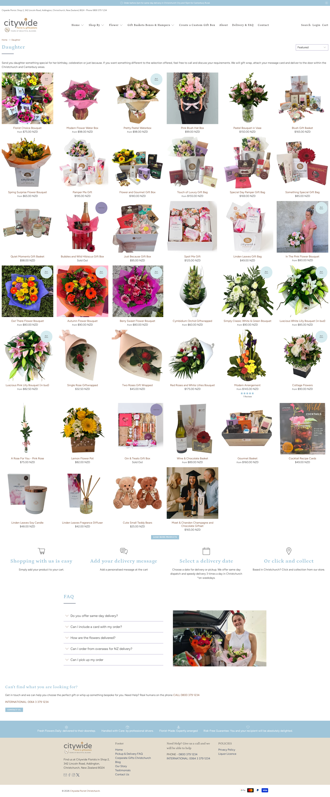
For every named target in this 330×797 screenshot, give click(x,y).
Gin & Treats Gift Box (137, 458)
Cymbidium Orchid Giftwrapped (192, 321)
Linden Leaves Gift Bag (247, 256)
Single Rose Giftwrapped (82, 385)
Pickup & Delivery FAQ (129, 753)
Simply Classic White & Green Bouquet (247, 321)
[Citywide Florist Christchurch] (21, 25)
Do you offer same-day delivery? (94, 616)
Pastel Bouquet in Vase (247, 128)
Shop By (94, 25)
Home (76, 25)
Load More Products (165, 537)
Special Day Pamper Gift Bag (247, 192)
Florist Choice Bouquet (27, 128)
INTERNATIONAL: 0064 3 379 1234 (27, 702)
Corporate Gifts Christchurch (133, 758)
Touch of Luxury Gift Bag (192, 192)
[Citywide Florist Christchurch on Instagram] (73, 775)
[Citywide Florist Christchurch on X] (77, 775)
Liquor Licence (227, 753)
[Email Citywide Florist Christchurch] (65, 775)
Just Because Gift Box (137, 256)
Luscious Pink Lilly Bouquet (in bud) (27, 385)
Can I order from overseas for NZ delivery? (101, 649)
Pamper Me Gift (82, 192)
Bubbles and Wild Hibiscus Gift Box (82, 256)
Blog (118, 762)
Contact (263, 25)
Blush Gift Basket (302, 128)
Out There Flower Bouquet (27, 321)
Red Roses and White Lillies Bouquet (192, 385)
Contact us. (14, 710)
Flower (114, 25)
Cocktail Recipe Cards (302, 458)
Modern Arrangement (247, 385)
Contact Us (122, 774)
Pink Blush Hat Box (192, 128)
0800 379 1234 (188, 754)
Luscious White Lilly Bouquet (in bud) (302, 321)
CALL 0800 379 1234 (186, 695)
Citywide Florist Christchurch (85, 790)
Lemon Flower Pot (82, 458)
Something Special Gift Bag (302, 192)
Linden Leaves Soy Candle (27, 522)
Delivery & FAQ (243, 25)
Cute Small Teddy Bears (137, 522)
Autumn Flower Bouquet (82, 321)
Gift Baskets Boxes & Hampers (149, 25)
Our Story (121, 766)
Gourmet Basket (247, 458)
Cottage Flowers (302, 385)
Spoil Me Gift (192, 256)
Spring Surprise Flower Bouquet (27, 192)
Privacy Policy (226, 749)
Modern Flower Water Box (82, 128)
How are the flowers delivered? (93, 638)
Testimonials (122, 770)
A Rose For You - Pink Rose (27, 458)
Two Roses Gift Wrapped (137, 385)
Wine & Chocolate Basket (192, 458)
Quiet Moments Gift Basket (27, 256)
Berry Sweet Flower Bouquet (137, 321)
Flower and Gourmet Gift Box (137, 192)
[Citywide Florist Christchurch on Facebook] (69, 775)
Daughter (16, 40)
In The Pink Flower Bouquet (302, 256)
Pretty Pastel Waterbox (137, 128)
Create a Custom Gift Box (197, 25)
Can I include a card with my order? (96, 627)
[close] (326, 3)
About (223, 25)
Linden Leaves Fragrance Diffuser (82, 522)
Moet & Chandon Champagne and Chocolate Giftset (192, 524)
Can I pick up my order (86, 660)
